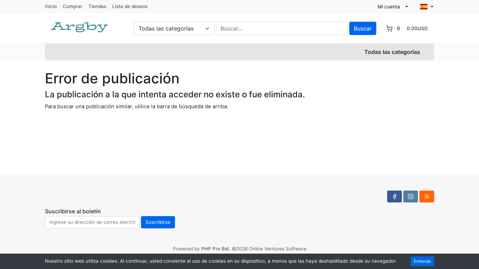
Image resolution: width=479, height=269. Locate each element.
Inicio (51, 6)
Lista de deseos (130, 6)
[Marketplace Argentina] (80, 23)
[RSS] (426, 196)
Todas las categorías (392, 51)
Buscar (363, 28)
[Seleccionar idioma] (427, 6)
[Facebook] (394, 196)
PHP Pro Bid (215, 248)
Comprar (72, 6)
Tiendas (97, 6)
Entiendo (422, 261)
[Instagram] (410, 196)
